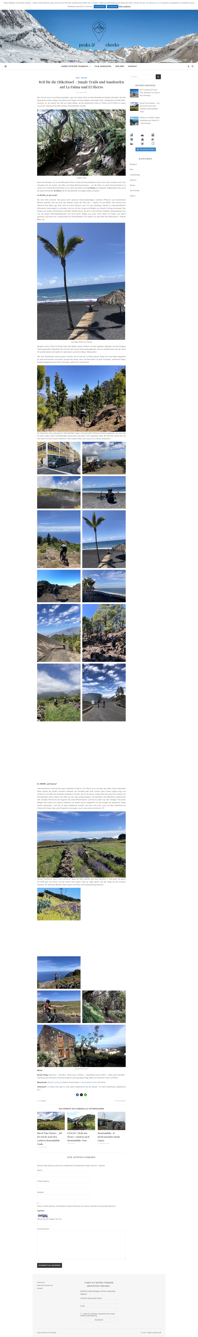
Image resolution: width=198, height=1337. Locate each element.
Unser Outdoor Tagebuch (74, 66)
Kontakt (39, 1288)
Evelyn (43, 1101)
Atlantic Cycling (54, 1082)
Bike (78, 78)
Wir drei (119, 66)
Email (82, 1306)
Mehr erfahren (125, 6)
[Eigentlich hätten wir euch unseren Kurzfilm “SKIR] (142, 143)
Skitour (132, 196)
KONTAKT (132, 66)
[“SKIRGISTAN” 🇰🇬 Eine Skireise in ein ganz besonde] (153, 143)
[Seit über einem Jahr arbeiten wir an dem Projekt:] (153, 139)
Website (40, 1192)
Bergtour (133, 164)
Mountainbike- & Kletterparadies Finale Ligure (109, 1137)
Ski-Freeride (134, 191)
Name (40, 1170)
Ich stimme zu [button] (100, 6)
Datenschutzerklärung (45, 1285)
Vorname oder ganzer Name (91, 1298)
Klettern (133, 180)
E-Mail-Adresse (43, 1181)
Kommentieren (43, 1229)
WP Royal (52, 1332)
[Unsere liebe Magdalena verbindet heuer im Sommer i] (153, 135)
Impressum (41, 1282)
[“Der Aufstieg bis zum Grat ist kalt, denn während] (131, 139)
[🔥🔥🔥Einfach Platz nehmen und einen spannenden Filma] (142, 135)
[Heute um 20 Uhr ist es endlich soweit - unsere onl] (131, 143)
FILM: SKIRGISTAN (103, 66)
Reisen (84, 78)
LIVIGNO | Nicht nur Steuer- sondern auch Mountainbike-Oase (78, 1137)
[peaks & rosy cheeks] (99, 34)
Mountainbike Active (89, 1082)
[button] (77, 1094)
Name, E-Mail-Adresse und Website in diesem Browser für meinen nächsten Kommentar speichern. (76, 1206)
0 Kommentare (120, 1101)
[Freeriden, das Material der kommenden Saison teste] (131, 135)
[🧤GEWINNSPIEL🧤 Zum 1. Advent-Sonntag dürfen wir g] (142, 139)
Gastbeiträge (135, 175)
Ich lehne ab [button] (112, 6)
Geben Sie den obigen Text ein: (49, 1219)
